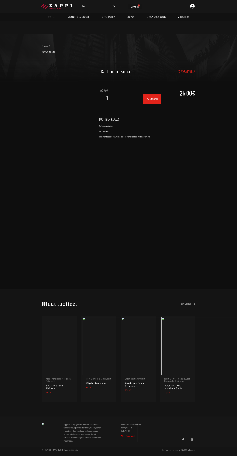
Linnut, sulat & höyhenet (135, 378)
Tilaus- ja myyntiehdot (129, 436)
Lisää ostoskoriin (152, 99)
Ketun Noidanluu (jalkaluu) (54, 386)
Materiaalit (50, 381)
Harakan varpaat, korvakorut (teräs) (174, 386)
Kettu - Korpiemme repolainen (58, 378)
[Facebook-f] (183, 439)
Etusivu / (46, 46)
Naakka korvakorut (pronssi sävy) (134, 384)
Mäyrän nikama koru (96, 383)
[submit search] (114, 6)
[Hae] (95, 6)
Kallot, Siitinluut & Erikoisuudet (98, 378)
